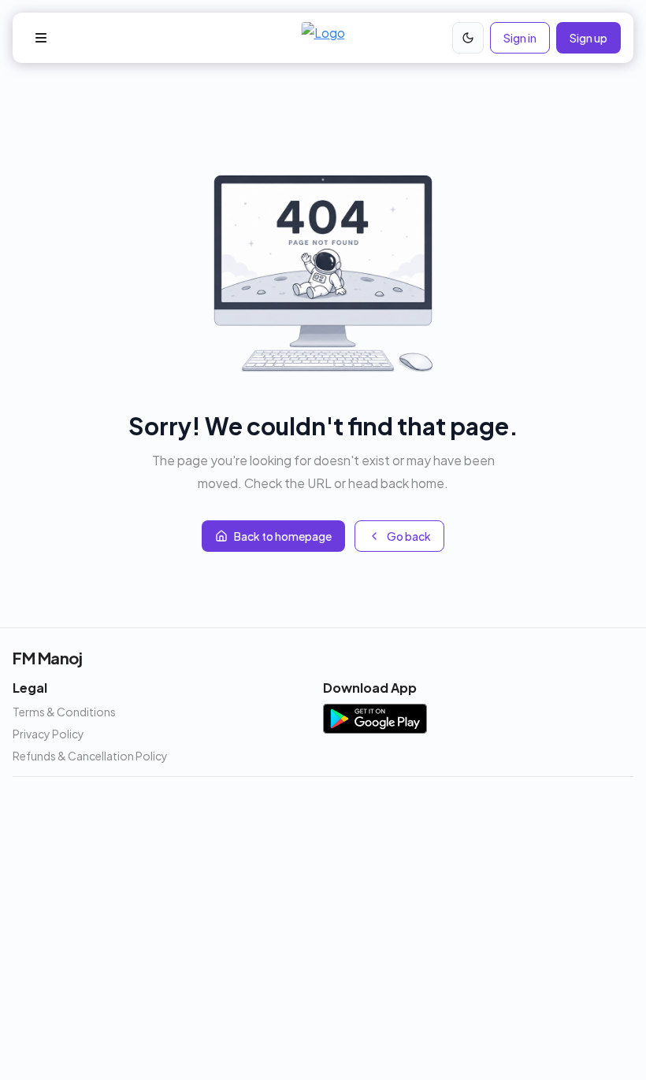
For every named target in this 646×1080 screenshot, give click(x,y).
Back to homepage (283, 536)
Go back (409, 536)
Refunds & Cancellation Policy (90, 756)
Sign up (588, 38)
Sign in (519, 38)
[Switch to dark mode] (468, 38)
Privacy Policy (48, 734)
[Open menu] (41, 38)
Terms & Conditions (64, 712)
